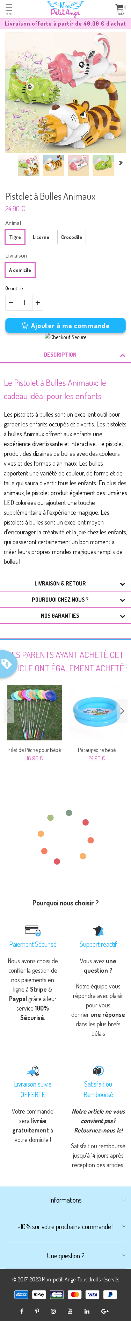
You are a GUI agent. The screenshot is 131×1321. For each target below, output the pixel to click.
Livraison (16, 255)
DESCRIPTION (60, 354)
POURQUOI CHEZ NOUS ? (60, 599)
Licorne (41, 237)
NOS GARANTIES (60, 615)
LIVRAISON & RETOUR (60, 583)
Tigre (15, 237)
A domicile (20, 270)
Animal (13, 223)
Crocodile (71, 237)
